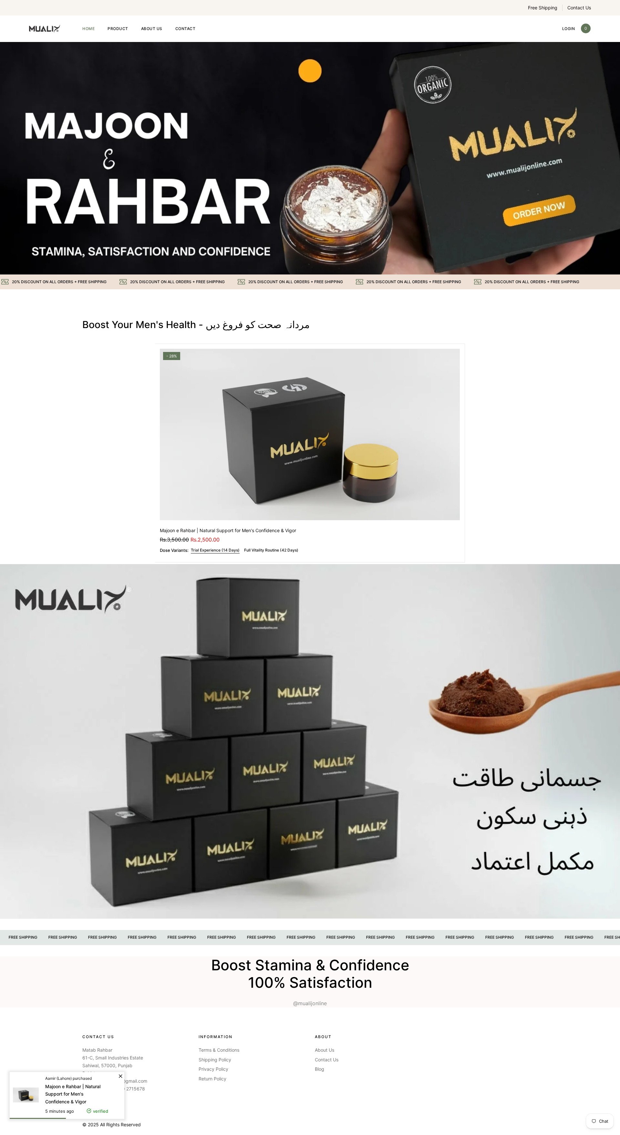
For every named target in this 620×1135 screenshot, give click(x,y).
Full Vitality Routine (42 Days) (271, 550)
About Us (151, 28)
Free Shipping (542, 7)
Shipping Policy (215, 1059)
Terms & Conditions (219, 1050)
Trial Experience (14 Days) (215, 550)
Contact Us (579, 7)
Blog (319, 1069)
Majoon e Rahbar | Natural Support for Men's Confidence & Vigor (228, 530)
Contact (185, 28)
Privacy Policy (213, 1069)
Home (88, 28)
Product (118, 28)
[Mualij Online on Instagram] (99, 1103)
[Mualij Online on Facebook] (83, 1103)
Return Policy (212, 1078)
